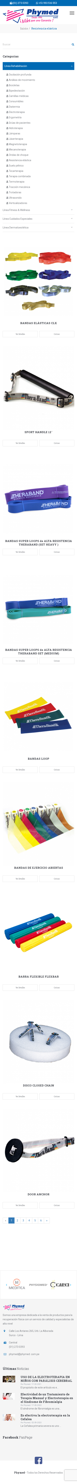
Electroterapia (16, 112)
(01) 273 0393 (20, 3)
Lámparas (14, 133)
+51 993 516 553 (47, 3)
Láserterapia (15, 138)
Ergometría (14, 117)
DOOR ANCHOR (38, 1194)
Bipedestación (16, 90)
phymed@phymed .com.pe (24, 1354)
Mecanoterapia (17, 149)
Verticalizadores (17, 203)
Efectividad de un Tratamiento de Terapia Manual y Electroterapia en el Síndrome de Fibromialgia (47, 1398)
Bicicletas (14, 85)
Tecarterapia (15, 171)
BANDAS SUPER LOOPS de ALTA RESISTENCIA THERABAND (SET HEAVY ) (38, 542)
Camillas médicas (18, 96)
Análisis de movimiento (21, 80)
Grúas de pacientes (19, 122)
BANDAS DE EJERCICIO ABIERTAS (38, 867)
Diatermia (14, 106)
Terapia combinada (19, 176)
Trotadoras (14, 192)
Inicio (24, 28)
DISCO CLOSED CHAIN (38, 1085)
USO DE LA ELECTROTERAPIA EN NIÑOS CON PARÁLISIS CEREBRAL (46, 1379)
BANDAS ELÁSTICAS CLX (38, 323)
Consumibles (15, 101)
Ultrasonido (15, 197)
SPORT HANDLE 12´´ (39, 432)
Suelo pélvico (16, 165)
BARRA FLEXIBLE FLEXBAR (38, 976)
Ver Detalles (20, 334)
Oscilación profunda (19, 74)
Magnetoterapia (17, 144)
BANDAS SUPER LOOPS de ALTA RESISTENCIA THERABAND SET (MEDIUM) (38, 651)
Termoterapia (16, 181)
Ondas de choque (18, 154)
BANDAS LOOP (38, 758)
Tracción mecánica (19, 187)
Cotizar (57, 334)
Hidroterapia (15, 128)
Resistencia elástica (19, 160)
